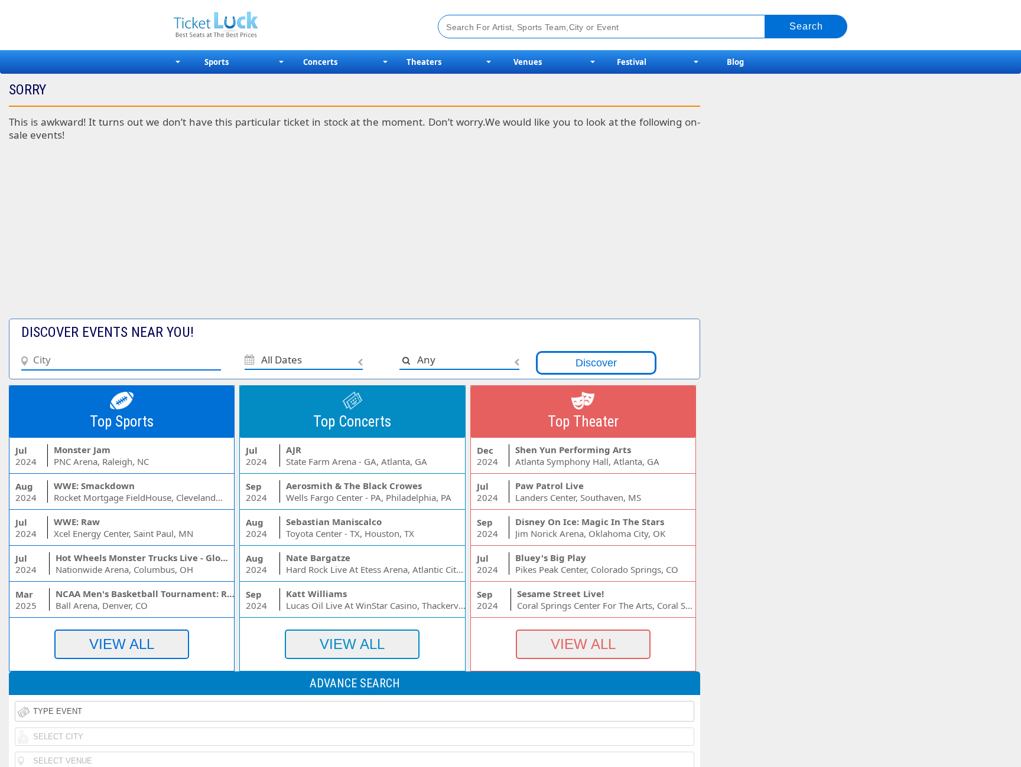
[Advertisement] (288, 236)
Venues (527, 62)
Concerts (320, 62)
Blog (735, 62)
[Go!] (806, 26)
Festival (631, 62)
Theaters (424, 62)
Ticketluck (291, 25)
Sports (216, 62)
